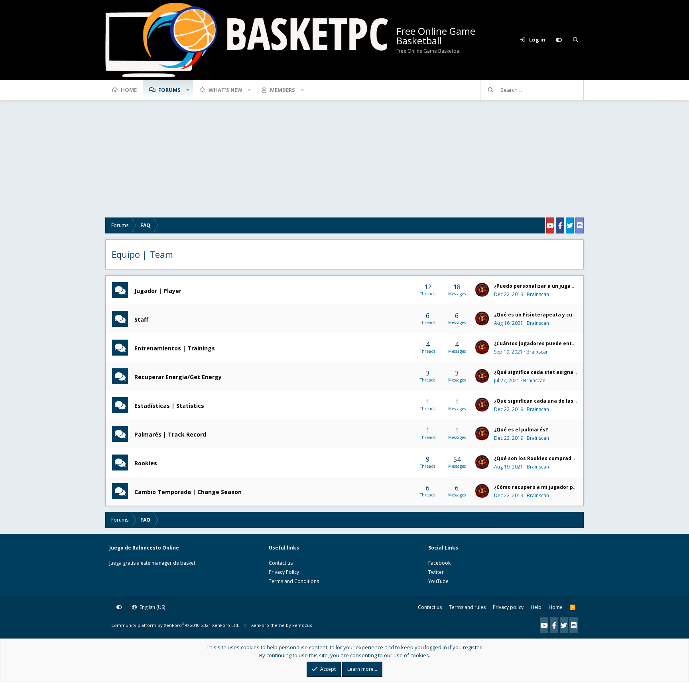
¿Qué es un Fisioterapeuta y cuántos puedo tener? (558, 314)
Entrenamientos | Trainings (174, 348)
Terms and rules (467, 607)
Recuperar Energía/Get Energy (178, 376)
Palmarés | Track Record (170, 434)
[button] (188, 90)
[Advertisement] (344, 161)
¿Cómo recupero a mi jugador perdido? (543, 487)
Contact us (281, 562)
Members (282, 89)
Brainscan (538, 294)
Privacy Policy (284, 572)
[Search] (575, 40)
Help (536, 607)
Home (129, 89)
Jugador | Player (157, 290)
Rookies (145, 463)
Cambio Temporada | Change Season (188, 491)
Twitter (436, 572)
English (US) (151, 607)
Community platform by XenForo (175, 625)
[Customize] (558, 40)
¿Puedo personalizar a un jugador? (538, 286)
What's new (225, 89)
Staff (141, 319)
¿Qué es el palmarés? (521, 429)
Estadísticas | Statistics (169, 405)
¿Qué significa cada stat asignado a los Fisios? (552, 372)
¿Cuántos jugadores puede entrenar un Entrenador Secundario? (575, 343)
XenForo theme (268, 625)
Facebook (439, 562)
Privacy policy (508, 607)
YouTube (438, 581)
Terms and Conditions (294, 581)
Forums (169, 89)
